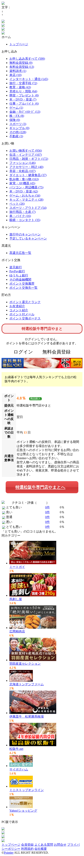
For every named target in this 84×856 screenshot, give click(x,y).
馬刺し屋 (15, 599)
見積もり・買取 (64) (23, 91)
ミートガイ (17, 566)
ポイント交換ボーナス (25, 318)
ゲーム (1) (16, 107)
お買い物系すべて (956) (25, 150)
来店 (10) (15, 75)
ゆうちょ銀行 (18, 275)
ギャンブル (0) (19, 128)
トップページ (18, 44)
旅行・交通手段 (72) (23, 83)
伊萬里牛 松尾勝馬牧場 (26, 716)
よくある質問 (43, 844)
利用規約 (27, 848)
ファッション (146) (22, 162)
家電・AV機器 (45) (22, 183)
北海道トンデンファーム (26, 684)
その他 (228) (17, 132)
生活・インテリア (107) (25, 154)
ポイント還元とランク (25, 302)
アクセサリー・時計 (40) (26, 167)
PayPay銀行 (17, 271)
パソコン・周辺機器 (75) (26, 187)
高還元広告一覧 (20, 252)
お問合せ (60, 844)
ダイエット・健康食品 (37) (27, 175)
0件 (47, 507)
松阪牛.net (16, 748)
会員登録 (27, 844)
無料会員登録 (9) (20, 62)
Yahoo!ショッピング (23, 810)
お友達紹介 (17, 306)
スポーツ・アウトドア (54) (27, 207)
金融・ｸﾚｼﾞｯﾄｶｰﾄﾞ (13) (24, 111)
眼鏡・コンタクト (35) (24, 220)
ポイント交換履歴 (21, 283)
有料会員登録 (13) (21, 66)
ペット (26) (17, 203)
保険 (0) (14, 120)
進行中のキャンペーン (25, 234)
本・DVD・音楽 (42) (23, 191)
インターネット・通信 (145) (28, 79)
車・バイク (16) (20, 216)
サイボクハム (18, 769)
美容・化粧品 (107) (22, 171)
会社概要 (40, 848)
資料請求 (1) (17, 71)
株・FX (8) (16, 115)
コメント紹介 (18, 310)
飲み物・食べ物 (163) (24, 179)
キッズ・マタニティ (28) (26, 199)
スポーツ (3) (17, 124)
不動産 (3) (16, 136)
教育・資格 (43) (20, 87)
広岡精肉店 (17, 631)
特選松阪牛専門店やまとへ (40, 487)
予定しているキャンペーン (28, 238)
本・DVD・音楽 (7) (22, 99)
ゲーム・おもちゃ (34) (24, 195)
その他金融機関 (20, 279)
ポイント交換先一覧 (23, 287)
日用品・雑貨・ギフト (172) (28, 158)
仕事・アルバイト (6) (24, 103)
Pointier (8, 852)
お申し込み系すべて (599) (27, 58)
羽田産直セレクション (25, 663)
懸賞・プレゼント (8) (24, 95)
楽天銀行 (15, 267)
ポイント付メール (21, 314)
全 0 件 (41, 502)
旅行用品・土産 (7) (22, 211)
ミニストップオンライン (26, 790)
